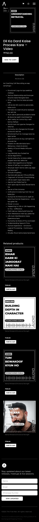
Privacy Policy (23, 516)
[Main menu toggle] (34, 3)
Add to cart (10, 60)
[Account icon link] (28, 4)
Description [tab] (19, 75)
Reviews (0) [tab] (19, 79)
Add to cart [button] (10, 289)
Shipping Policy (16, 519)
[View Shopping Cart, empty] (23, 3)
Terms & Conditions (9, 516)
